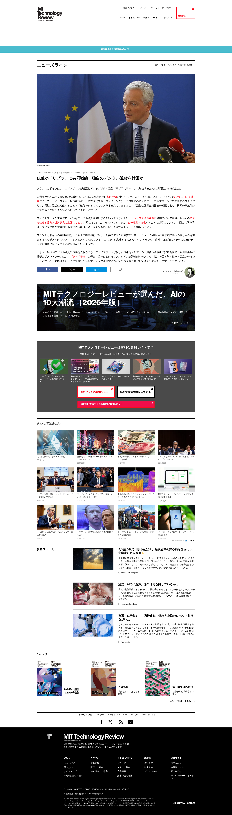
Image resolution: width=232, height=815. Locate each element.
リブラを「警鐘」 (77, 256)
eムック (156, 18)
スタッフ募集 (123, 767)
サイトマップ (70, 771)
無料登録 (182, 16)
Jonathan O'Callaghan (129, 573)
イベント (167, 18)
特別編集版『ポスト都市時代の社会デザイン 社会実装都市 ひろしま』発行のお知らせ (84, 378)
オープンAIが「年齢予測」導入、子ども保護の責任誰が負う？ (52, 378)
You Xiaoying (125, 642)
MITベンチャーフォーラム (182, 777)
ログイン (142, 8)
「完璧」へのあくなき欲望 (129, 690)
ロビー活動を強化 (135, 222)
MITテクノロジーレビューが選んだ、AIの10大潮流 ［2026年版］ (114, 298)
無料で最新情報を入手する (135, 391)
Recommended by (178, 540)
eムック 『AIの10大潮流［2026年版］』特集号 (115, 377)
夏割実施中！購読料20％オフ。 (116, 49)
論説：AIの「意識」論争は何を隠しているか (147, 584)
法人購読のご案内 (99, 771)
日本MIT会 (176, 771)
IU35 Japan (176, 763)
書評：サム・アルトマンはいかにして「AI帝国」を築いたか (177, 377)
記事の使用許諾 (124, 775)
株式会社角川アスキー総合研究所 (89, 794)
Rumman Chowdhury (129, 604)
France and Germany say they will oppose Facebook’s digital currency (66, 172)
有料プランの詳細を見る (94, 391)
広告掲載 (121, 771)
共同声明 (112, 196)
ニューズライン (52, 65)
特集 (146, 18)
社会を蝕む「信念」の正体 (183, 690)
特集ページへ (178, 323)
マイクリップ (155, 8)
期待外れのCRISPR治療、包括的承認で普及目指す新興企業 (146, 377)
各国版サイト (177, 767)
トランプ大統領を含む (144, 218)
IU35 (122, 18)
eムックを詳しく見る (180, 701)
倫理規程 (148, 763)
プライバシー (150, 771)
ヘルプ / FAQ (69, 763)
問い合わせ (69, 767)
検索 (168, 8)
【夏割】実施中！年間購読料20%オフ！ (101, 404)
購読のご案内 (128, 8)
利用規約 (148, 767)
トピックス (134, 18)
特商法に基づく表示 (73, 775)
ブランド (121, 763)
